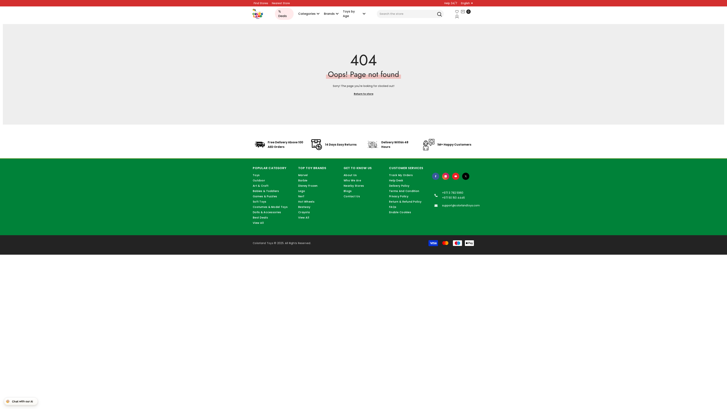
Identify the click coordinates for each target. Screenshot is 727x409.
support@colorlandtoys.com (461, 205)
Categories (307, 14)
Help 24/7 (450, 3)
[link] (279, 147)
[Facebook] (435, 176)
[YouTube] (455, 176)
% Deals (282, 13)
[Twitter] (465, 176)
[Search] (439, 14)
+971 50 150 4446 (453, 198)
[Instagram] (445, 176)
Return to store (363, 93)
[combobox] (410, 14)
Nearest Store (281, 3)
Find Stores (261, 3)
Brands (329, 14)
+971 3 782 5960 (452, 193)
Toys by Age (349, 13)
